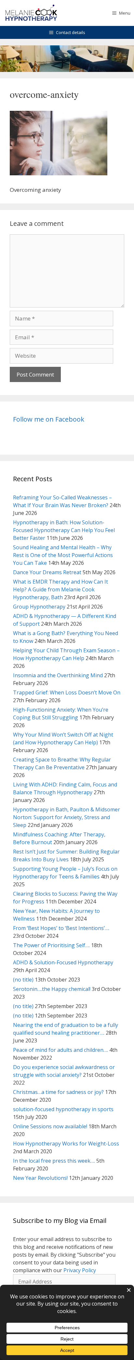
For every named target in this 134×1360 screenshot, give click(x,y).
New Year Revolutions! (40, 1177)
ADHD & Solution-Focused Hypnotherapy (63, 962)
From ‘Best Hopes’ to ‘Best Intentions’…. (61, 928)
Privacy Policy (79, 1270)
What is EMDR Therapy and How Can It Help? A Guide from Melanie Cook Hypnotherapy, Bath (60, 589)
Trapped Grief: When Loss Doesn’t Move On (66, 692)
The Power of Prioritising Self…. (51, 945)
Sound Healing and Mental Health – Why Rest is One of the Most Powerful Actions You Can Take (63, 555)
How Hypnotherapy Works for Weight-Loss (66, 1143)
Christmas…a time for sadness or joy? (58, 1092)
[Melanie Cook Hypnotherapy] (31, 13)
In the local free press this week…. (54, 1160)
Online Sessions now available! (50, 1126)
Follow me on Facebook (48, 419)
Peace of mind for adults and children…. (60, 1049)
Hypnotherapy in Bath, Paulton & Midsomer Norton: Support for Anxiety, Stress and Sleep (66, 817)
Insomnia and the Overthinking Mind (58, 675)
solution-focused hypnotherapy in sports (63, 1109)
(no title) (23, 979)
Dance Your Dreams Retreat (47, 572)
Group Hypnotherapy (39, 606)
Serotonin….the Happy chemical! (51, 989)
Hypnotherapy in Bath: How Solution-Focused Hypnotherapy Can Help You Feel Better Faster (64, 530)
